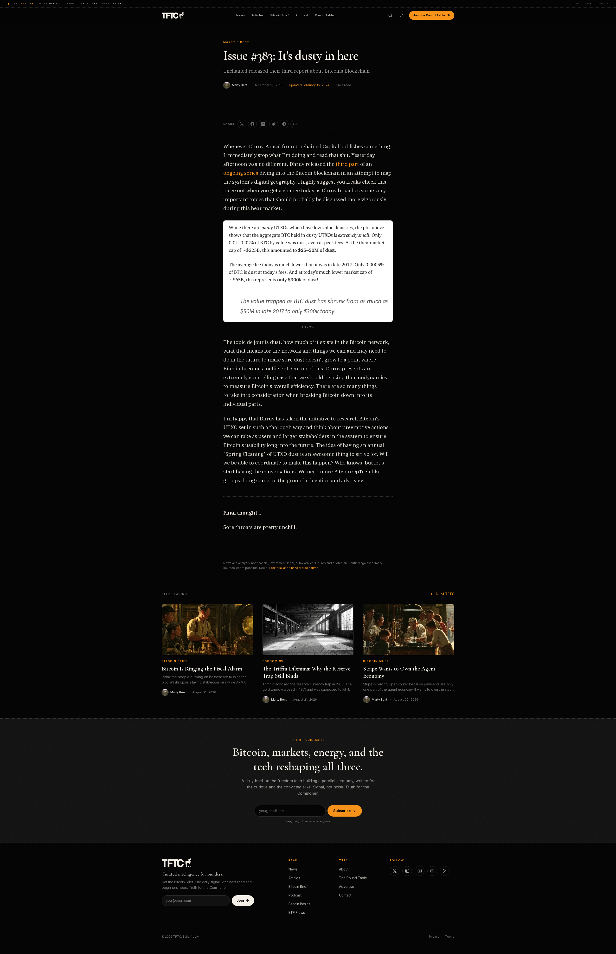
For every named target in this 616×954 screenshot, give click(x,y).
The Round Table (353, 878)
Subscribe (342, 811)
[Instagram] (419, 871)
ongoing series (240, 172)
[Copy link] (294, 124)
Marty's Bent (236, 42)
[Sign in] (402, 15)
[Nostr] (407, 871)
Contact (345, 895)
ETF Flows (297, 912)
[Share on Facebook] (252, 124)
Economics (273, 661)
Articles (258, 15)
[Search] (390, 15)
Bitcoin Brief (279, 15)
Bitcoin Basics (299, 904)
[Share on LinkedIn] (263, 124)
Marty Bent (239, 85)
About (343, 869)
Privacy (434, 936)
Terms (449, 936)
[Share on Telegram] (284, 124)
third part (347, 164)
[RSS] (444, 871)
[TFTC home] (173, 15)
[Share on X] (241, 124)
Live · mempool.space (590, 3)
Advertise (346, 886)
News (240, 15)
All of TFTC (445, 594)
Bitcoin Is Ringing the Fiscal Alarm (202, 668)
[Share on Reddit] (273, 124)
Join (240, 900)
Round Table (324, 15)
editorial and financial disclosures (294, 568)
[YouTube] (432, 871)
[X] (394, 871)
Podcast (302, 15)
